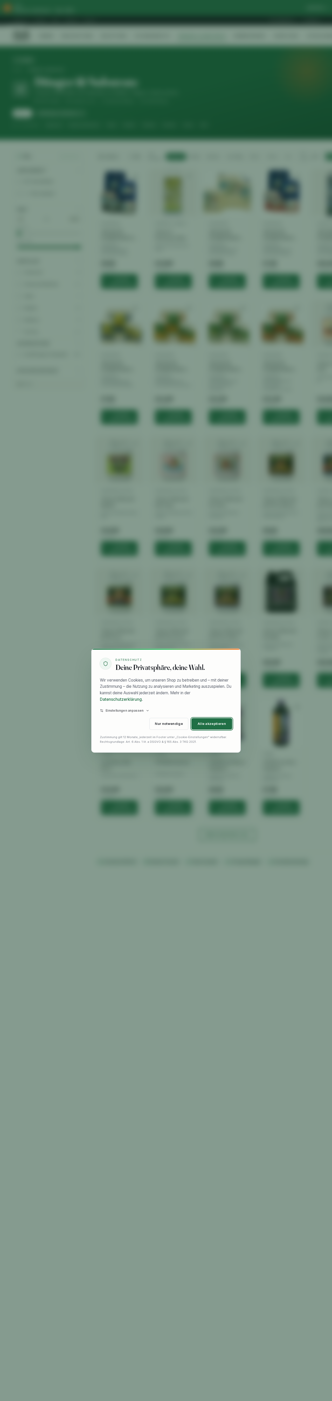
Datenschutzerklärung (121, 699)
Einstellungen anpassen (125, 710)
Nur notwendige (169, 724)
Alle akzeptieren (212, 724)
